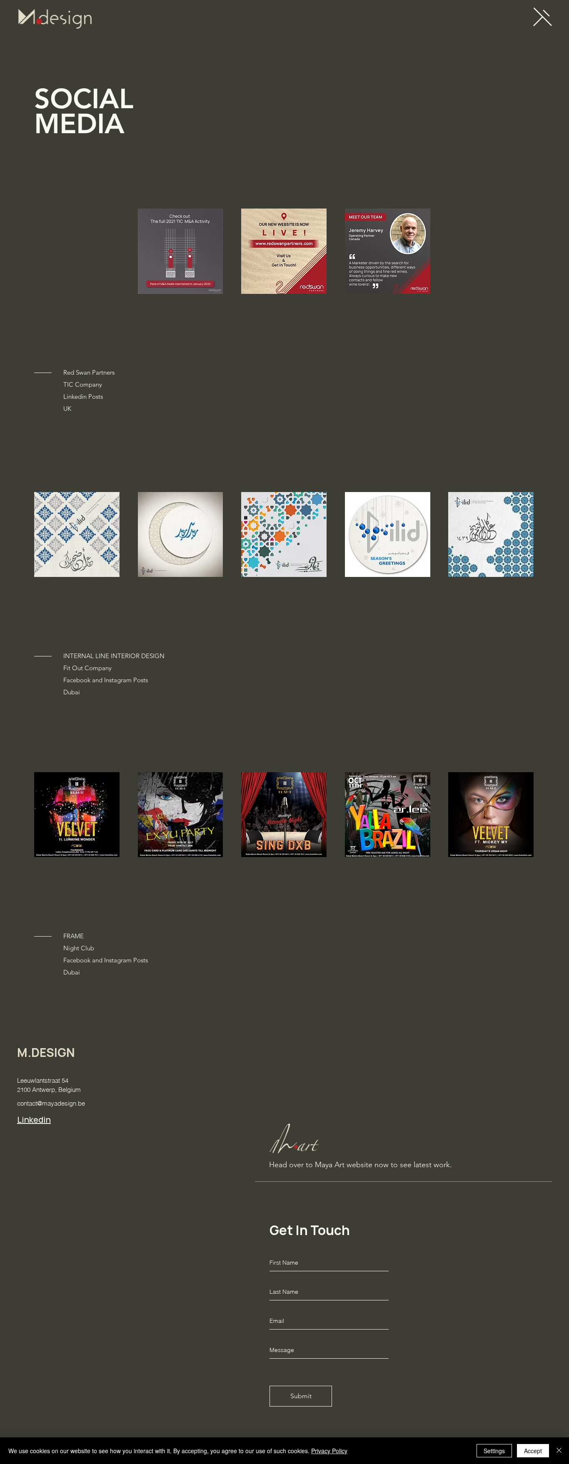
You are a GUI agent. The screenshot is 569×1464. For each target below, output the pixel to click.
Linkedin (34, 1119)
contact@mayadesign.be (51, 1103)
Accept (533, 1451)
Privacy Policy (329, 1451)
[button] (542, 16)
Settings (494, 1451)
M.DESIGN (46, 1053)
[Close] (559, 1450)
